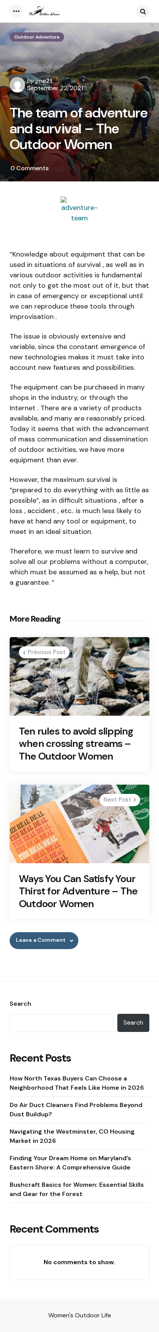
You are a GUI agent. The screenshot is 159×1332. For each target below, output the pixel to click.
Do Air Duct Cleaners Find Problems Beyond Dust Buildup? (76, 1109)
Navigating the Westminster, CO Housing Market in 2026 (72, 1136)
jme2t (44, 81)
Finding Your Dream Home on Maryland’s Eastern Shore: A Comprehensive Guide (70, 1162)
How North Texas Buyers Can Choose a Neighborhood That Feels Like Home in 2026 (77, 1083)
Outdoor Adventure (36, 37)
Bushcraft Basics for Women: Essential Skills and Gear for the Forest (77, 1189)
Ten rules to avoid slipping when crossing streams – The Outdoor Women (76, 744)
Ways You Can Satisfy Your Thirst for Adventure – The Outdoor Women (78, 891)
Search (20, 1003)
